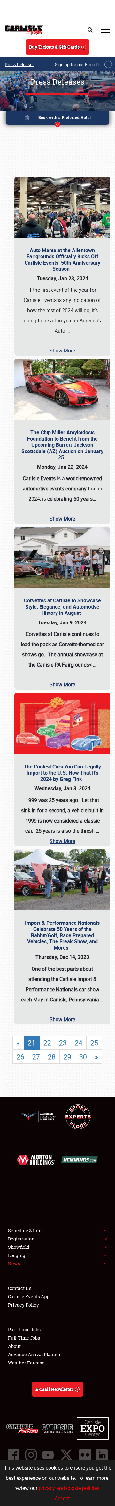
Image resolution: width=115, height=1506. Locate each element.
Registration (21, 1239)
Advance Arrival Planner (34, 1354)
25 (94, 1042)
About (14, 1346)
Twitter (66, 1455)
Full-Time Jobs (24, 1338)
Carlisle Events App (28, 1297)
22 (47, 1042)
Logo (24, 30)
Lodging (16, 1255)
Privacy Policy (23, 1305)
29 (67, 1056)
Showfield (18, 1247)
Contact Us (19, 1288)
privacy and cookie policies (69, 1488)
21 (31, 1042)
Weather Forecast (27, 1363)
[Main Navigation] (105, 30)
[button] (57, 119)
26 (20, 1056)
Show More (62, 350)
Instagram (30, 1455)
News (14, 1264)
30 (83, 1056)
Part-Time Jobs (24, 1329)
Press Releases (19, 64)
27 (36, 1056)
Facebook (13, 1455)
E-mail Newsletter (54, 1389)
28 (52, 1056)
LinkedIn (101, 1455)
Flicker (84, 1455)
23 (63, 1042)
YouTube (47, 1455)
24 (78, 1042)
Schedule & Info (25, 1230)
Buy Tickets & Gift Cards (54, 47)
